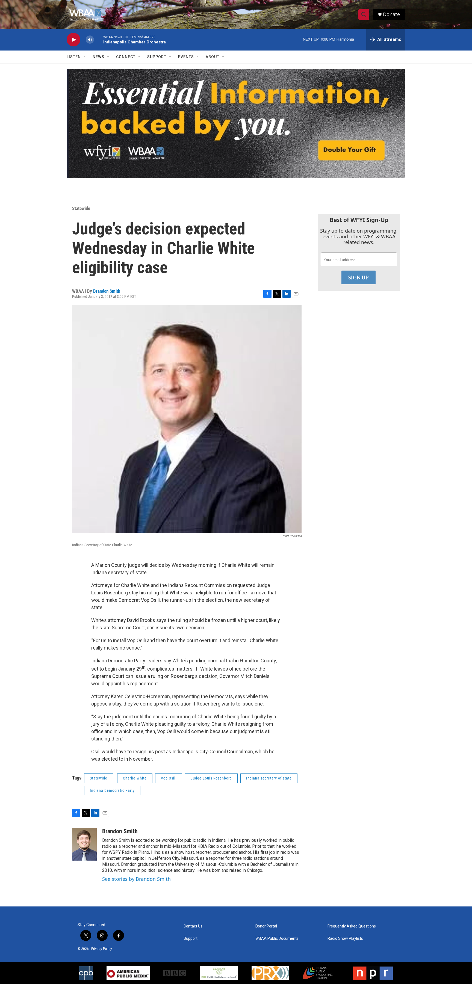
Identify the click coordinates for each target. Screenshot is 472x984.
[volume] (90, 40)
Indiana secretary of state (269, 778)
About (212, 57)
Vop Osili (168, 778)
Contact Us (193, 926)
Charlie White (135, 778)
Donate (391, 14)
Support (156, 57)
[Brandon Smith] (84, 844)
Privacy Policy (101, 949)
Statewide (81, 208)
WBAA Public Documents (277, 938)
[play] (73, 40)
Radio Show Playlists (345, 938)
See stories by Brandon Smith (136, 879)
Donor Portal (266, 926)
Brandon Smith (106, 291)
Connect (125, 57)
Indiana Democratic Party (112, 790)
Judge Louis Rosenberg (211, 778)
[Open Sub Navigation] (85, 57)
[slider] (98, 39)
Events (186, 57)
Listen (74, 57)
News (98, 57)
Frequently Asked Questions (352, 926)
